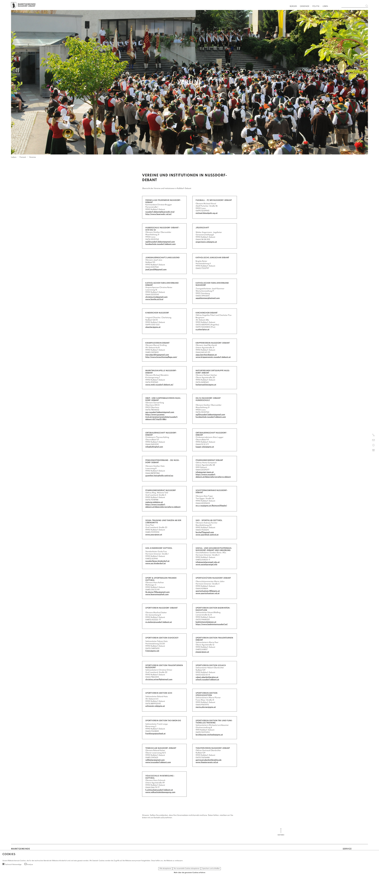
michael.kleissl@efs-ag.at (207, 213)
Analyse (30, 864)
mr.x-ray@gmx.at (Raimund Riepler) (211, 506)
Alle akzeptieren (165, 868)
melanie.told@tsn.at (154, 502)
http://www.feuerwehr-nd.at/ (158, 214)
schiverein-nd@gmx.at (155, 706)
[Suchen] (367, 6)
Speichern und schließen (211, 868)
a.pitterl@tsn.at (202, 329)
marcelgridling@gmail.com (157, 355)
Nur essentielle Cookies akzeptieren (187, 868)
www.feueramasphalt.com (157, 594)
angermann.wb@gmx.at (206, 242)
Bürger (293, 6)
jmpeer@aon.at (202, 652)
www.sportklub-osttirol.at (207, 535)
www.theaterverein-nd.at (207, 762)
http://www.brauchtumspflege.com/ (161, 357)
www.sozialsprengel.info (206, 564)
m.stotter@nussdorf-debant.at (158, 622)
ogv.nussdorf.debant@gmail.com (159, 412)
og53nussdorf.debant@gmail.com (160, 242)
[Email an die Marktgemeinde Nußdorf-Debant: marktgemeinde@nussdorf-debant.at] (373, 440)
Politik (315, 6)
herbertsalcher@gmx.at (206, 385)
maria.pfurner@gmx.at (206, 707)
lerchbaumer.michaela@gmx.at (209, 735)
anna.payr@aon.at (153, 534)
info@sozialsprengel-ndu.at (208, 562)
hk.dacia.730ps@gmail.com (157, 592)
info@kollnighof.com (154, 447)
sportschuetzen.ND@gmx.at (208, 591)
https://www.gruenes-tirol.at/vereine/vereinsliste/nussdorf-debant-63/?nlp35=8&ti (161, 417)
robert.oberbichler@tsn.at (207, 677)
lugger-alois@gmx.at (205, 447)
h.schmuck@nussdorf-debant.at (159, 790)
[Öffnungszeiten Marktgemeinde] (373, 445)
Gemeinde (304, 6)
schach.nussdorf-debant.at (207, 679)
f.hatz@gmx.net (152, 651)
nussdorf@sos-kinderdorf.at (157, 561)
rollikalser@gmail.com (155, 760)
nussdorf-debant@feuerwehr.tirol (159, 212)
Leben (325, 6)
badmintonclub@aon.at (206, 622)
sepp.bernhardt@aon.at (206, 355)
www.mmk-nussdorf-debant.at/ (159, 385)
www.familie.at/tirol (154, 299)
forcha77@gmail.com (205, 532)
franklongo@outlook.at (155, 733)
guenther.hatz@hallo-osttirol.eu (159, 476)
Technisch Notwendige (13, 864)
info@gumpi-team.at (205, 472)
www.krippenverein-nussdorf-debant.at (213, 357)
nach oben (281, 835)
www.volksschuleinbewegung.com (160, 792)
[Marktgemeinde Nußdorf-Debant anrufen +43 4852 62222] (373, 435)
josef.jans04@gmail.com (156, 269)
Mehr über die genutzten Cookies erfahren (189, 872)
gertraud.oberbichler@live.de (208, 760)
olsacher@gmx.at (152, 327)
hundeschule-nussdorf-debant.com (160, 244)
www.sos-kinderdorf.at (155, 563)
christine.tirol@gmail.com (156, 297)
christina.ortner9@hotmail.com (158, 679)
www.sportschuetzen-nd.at (208, 593)
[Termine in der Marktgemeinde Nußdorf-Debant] (373, 450)
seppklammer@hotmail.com (208, 298)
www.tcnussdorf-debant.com (158, 762)
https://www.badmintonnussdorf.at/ (212, 624)
